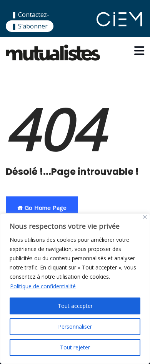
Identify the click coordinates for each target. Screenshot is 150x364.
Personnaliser (75, 326)
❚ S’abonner (30, 26)
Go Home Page (45, 207)
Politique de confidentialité (43, 286)
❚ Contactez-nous (30, 19)
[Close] (145, 217)
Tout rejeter (75, 347)
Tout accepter (75, 305)
